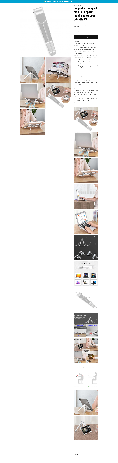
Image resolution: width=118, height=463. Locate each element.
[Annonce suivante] (99, 1)
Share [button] (76, 454)
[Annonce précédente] (18, 1)
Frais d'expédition (85, 25)
